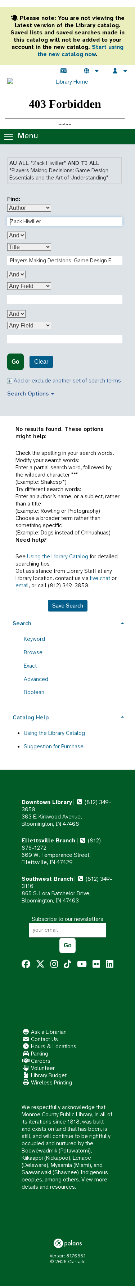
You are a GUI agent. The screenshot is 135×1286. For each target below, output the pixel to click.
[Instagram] (54, 964)
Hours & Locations (53, 1046)
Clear (41, 362)
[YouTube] (82, 964)
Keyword (34, 639)
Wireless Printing (51, 1082)
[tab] (67, 622)
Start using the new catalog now (80, 50)
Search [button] (22, 623)
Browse (33, 652)
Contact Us (44, 1039)
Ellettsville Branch (48, 840)
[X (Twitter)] (40, 964)
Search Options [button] (28, 393)
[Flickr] (96, 964)
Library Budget (48, 1075)
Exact (30, 665)
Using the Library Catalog (57, 556)
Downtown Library (47, 802)
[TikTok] (67, 964)
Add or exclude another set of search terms (66, 380)
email (22, 585)
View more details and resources (64, 1183)
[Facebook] (26, 964)
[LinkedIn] (109, 964)
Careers (40, 1061)
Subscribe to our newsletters (67, 919)
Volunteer (42, 1068)
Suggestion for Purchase (54, 746)
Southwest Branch (47, 879)
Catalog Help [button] (31, 717)
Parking (39, 1053)
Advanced (36, 679)
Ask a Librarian (48, 1032)
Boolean (34, 692)
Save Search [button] (67, 605)
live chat (100, 578)
